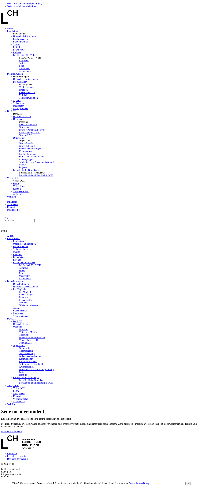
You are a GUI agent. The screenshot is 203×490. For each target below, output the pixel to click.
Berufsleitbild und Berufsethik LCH (36, 175)
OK (188, 483)
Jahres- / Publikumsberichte (32, 130)
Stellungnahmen (20, 41)
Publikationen (13, 31)
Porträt (16, 183)
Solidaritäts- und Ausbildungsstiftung (36, 162)
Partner (22, 164)
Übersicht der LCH (22, 116)
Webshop (11, 196)
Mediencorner (13, 210)
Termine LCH (25, 135)
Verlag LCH (13, 178)
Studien (16, 44)
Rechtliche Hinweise (17, 456)
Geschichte (24, 127)
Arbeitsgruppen (26, 159)
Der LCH (11, 111)
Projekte (23, 167)
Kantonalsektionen (28, 154)
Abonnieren (12, 204)
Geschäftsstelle (26, 143)
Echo (21, 65)
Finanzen (23, 90)
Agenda (17, 100)
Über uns (17, 119)
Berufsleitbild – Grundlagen (26, 170)
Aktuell (10, 28)
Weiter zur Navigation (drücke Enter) (24, 3)
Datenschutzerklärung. (139, 483)
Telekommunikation (28, 98)
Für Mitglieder (20, 82)
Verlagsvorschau (21, 191)
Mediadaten (24, 68)
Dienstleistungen (15, 73)
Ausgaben (24, 60)
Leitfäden (17, 47)
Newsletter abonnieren (11, 431)
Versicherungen (26, 87)
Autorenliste (19, 194)
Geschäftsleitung (27, 146)
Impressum (12, 453)
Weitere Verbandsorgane (30, 148)
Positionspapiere (20, 39)
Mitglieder (12, 202)
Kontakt (17, 188)
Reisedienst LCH (27, 92)
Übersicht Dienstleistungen (25, 79)
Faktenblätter (19, 49)
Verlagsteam (19, 186)
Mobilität (23, 95)
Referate (17, 52)
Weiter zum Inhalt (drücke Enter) (22, 6)
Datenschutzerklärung (17, 459)
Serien (22, 63)
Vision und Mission (28, 124)
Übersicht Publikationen (24, 36)
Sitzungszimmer (20, 108)
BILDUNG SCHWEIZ (24, 55)
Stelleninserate (20, 103)
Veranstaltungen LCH (29, 132)
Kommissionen (26, 151)
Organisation (19, 138)
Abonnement (25, 71)
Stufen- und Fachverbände (31, 156)
